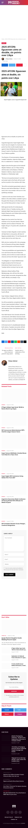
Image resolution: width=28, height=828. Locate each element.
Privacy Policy (9, 817)
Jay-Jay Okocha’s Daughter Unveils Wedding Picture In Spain (12, 639)
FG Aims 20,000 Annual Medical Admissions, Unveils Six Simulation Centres (19, 665)
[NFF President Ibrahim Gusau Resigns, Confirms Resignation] (14, 512)
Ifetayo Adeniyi (9, 58)
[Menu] (3, 2)
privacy (12, 696)
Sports (4, 43)
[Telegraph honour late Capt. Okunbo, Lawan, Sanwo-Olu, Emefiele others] (6, 760)
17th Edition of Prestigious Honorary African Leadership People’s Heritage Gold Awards (19, 749)
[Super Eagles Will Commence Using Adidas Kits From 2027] (14, 465)
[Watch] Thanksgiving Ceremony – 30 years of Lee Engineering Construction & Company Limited (19, 738)
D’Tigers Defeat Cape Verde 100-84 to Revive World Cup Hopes (13, 408)
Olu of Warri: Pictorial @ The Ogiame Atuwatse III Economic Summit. (14, 787)
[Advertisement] (14, 22)
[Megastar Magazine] (14, 2)
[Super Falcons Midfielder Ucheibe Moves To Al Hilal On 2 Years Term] (14, 442)
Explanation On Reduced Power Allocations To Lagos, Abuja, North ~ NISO (19, 657)
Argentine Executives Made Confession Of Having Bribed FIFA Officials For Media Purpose (14, 500)
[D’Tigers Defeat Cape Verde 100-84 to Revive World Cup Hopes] (14, 396)
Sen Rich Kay (6, 791)
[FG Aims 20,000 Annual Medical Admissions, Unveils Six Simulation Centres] (6, 666)
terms (22, 695)
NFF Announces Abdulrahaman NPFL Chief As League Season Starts (13, 431)
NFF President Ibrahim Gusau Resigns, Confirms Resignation (13, 524)
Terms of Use (18, 817)
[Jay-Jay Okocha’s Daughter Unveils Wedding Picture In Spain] (14, 627)
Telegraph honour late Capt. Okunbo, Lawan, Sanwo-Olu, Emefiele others (19, 759)
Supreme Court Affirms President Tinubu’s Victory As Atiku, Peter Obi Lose (13, 775)
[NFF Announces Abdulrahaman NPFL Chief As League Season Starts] (14, 419)
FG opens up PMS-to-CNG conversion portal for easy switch (7, 352)
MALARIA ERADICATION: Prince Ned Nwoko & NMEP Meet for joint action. (14, 793)
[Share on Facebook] (5, 65)
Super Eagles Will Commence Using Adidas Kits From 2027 (12, 477)
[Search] (25, 2)
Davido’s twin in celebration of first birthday (20, 352)
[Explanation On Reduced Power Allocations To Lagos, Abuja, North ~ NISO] (6, 658)
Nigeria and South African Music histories (13, 781)
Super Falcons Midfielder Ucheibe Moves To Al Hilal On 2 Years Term (14, 454)
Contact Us (14, 819)
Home (3, 39)
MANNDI (23, 823)
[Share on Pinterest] (19, 65)
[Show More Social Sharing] (24, 65)
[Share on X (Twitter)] (12, 65)
